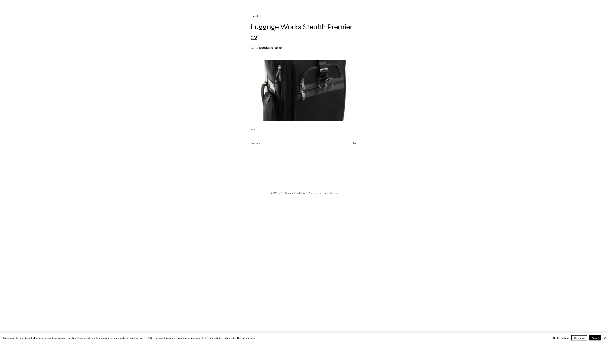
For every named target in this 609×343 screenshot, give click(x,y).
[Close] (605, 337)
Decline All (579, 338)
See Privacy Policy (246, 338)
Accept (595, 338)
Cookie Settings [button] (561, 338)
